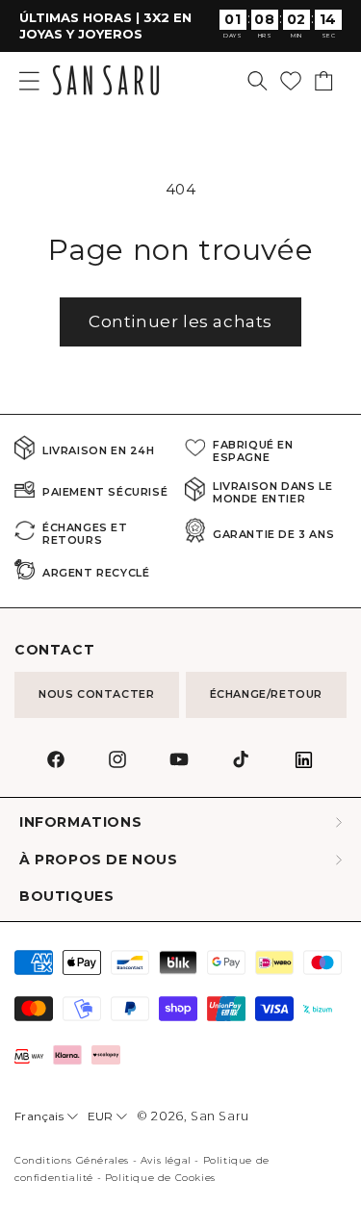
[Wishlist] (290, 81)
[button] (257, 80)
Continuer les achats (180, 321)
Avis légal (166, 1160)
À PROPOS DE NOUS (98, 860)
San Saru (220, 1116)
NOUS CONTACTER (96, 694)
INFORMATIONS (80, 822)
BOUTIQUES (66, 896)
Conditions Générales (71, 1160)
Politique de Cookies (160, 1177)
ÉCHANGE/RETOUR (266, 694)
